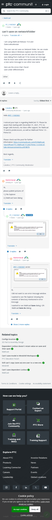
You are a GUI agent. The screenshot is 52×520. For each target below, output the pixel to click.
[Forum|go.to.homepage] (17, 5)
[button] (2, 5)
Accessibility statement (42, 383)
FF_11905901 (11, 24)
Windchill (5, 366)
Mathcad (7, 18)
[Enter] (4, 10)
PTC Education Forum (10, 359)
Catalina (9, 108)
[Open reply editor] (26, 93)
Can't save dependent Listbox (14, 370)
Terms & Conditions (9, 383)
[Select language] (35, 4)
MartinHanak (11, 180)
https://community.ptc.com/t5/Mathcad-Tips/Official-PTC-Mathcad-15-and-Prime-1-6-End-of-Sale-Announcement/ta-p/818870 (24, 144)
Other (5, 76)
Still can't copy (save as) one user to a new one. (22, 363)
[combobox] (26, 10)
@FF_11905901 (14, 115)
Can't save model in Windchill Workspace (19, 356)
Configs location (9, 339)
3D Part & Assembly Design (13, 342)
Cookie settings (25, 383)
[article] (26, 140)
